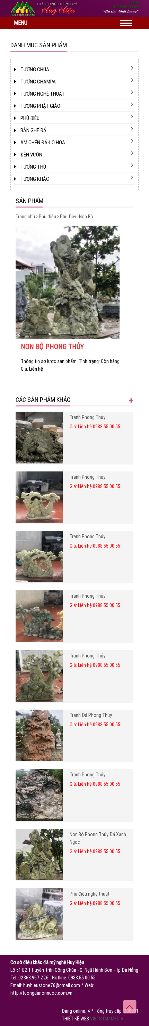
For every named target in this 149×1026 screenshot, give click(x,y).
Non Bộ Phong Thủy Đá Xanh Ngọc (98, 838)
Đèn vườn (30, 155)
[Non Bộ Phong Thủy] (74, 282)
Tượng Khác (34, 179)
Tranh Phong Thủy (87, 417)
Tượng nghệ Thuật (42, 94)
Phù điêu (29, 118)
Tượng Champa (37, 82)
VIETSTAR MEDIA (106, 1018)
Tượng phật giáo (39, 106)
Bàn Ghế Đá (32, 130)
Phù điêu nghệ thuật (89, 894)
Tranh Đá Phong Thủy (91, 715)
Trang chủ (25, 216)
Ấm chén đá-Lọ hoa (42, 142)
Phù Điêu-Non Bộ (76, 216)
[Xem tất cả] (131, 399)
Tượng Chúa (34, 69)
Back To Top (130, 1007)
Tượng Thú (32, 167)
